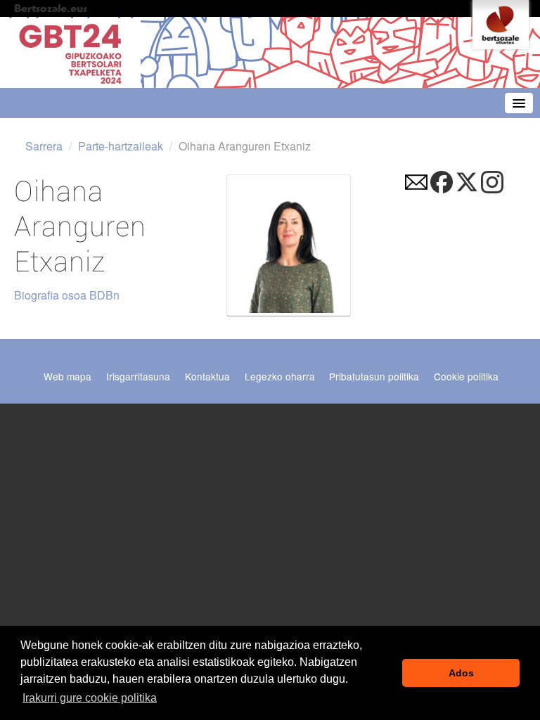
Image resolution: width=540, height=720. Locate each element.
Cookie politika (466, 376)
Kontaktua (207, 376)
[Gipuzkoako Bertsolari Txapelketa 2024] (70, 53)
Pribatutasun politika (374, 376)
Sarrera (44, 146)
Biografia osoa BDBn (67, 295)
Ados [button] (461, 673)
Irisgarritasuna (138, 376)
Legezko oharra (280, 376)
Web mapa (67, 376)
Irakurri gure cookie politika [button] (89, 698)
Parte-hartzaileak (120, 146)
